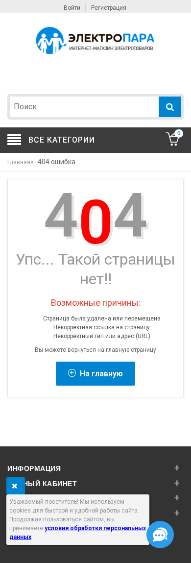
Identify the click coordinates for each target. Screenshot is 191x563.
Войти (72, 7)
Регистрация (108, 7)
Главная (18, 162)
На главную (99, 373)
